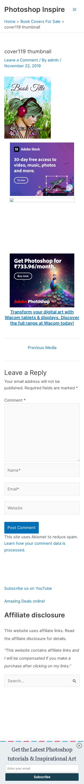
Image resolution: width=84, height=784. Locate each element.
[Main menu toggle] (75, 9)
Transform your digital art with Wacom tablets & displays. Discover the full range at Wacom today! (42, 317)
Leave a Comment (21, 60)
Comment (15, 400)
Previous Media (42, 347)
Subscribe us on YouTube (28, 588)
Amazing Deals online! (24, 601)
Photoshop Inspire (34, 9)
